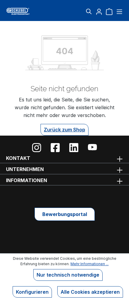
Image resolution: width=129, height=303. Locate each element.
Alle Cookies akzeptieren (90, 292)
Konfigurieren (32, 292)
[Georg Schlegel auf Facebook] (55, 147)
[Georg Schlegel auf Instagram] (36, 147)
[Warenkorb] (109, 11)
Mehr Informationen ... (89, 264)
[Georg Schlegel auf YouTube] (92, 147)
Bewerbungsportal (64, 214)
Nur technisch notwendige (68, 275)
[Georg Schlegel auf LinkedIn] (73, 147)
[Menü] (118, 11)
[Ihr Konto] (99, 11)
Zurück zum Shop (64, 130)
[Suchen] (89, 11)
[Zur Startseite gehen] (25, 11)
